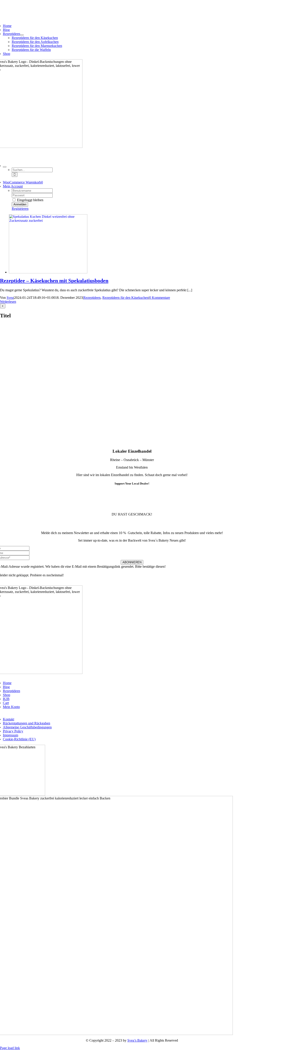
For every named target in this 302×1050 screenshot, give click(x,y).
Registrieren (20, 208)
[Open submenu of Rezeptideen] (22, 35)
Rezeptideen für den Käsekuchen (125, 297)
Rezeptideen (92, 297)
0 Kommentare (159, 297)
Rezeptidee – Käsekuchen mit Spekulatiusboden (54, 281)
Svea (10, 297)
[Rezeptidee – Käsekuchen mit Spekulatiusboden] (48, 272)
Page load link (10, 1048)
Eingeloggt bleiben (29, 200)
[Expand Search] (4, 167)
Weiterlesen (8, 301)
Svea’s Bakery (137, 1040)
